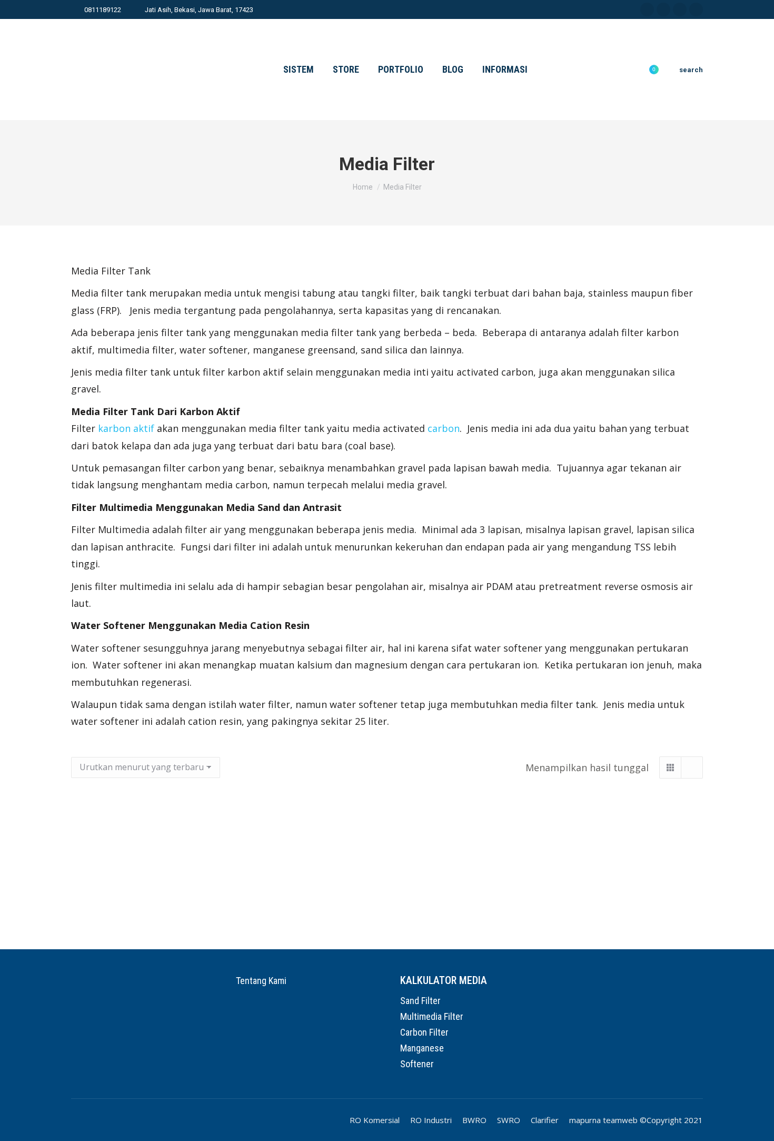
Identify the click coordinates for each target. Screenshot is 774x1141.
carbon (444, 428)
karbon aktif (126, 428)
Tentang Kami (261, 980)
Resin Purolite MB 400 (170, 888)
